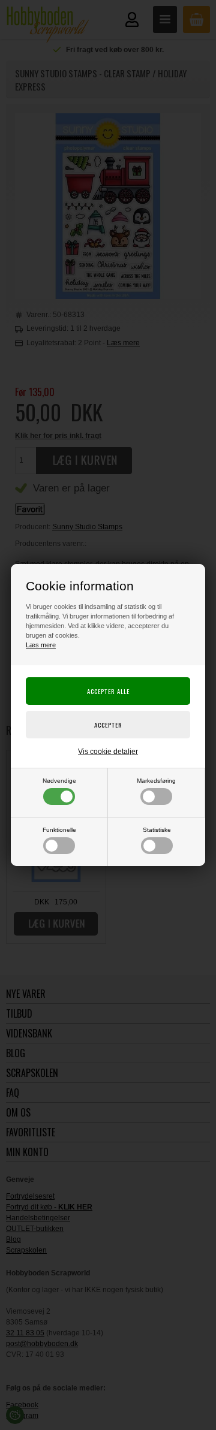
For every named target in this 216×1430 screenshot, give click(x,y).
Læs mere (41, 644)
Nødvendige (59, 780)
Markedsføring (156, 780)
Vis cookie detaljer (108, 751)
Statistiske (157, 829)
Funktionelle (59, 829)
